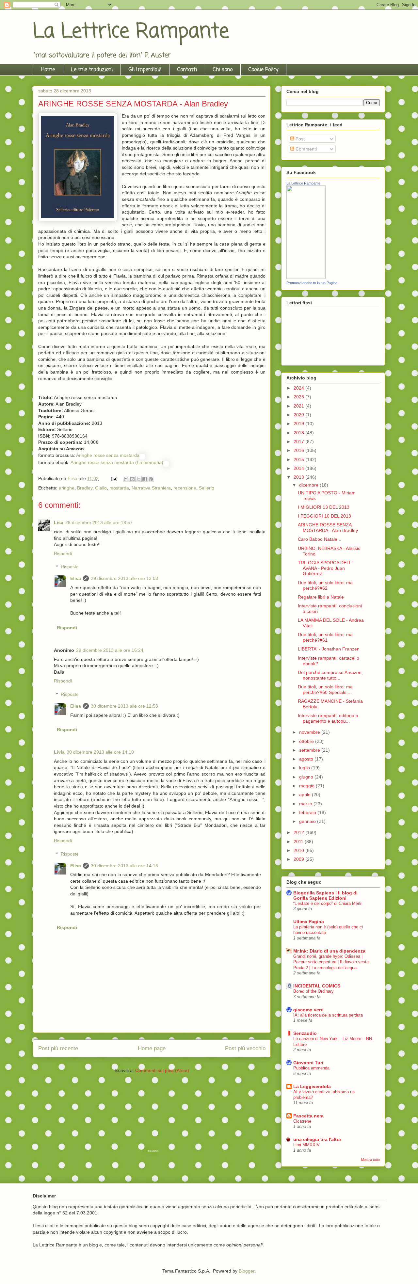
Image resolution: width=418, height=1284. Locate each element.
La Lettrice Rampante (131, 32)
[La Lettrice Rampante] (306, 277)
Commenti (305, 149)
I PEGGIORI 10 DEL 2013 (324, 516)
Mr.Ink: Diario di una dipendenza (329, 951)
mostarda (119, 487)
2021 (299, 406)
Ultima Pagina (308, 921)
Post (299, 138)
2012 (299, 832)
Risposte (70, 567)
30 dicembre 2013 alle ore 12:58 (124, 706)
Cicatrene (302, 1121)
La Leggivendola (312, 1086)
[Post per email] (114, 478)
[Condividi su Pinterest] (151, 479)
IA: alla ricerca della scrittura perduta (328, 1015)
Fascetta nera (308, 1115)
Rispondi (63, 553)
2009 (299, 859)
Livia (59, 752)
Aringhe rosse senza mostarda (107, 455)
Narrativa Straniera (151, 487)
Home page (152, 1048)
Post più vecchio (245, 1048)
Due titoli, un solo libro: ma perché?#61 (325, 637)
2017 (299, 441)
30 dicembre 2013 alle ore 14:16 (124, 865)
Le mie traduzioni (92, 70)
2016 (299, 450)
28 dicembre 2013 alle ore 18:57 (99, 522)
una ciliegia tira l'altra (317, 1139)
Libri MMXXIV (306, 1144)
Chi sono (223, 70)
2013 (299, 477)
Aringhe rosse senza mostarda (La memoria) (117, 462)
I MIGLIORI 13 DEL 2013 (323, 507)
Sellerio (206, 487)
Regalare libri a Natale (321, 597)
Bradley (84, 487)
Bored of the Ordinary (313, 991)
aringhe (66, 487)
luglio (305, 767)
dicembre (309, 485)
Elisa (75, 578)
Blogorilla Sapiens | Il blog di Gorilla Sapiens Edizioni (325, 895)
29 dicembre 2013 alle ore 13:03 (124, 578)
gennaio (308, 821)
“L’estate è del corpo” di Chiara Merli (327, 903)
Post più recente (58, 1048)
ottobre (307, 741)
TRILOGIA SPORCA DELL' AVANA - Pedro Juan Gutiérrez (325, 568)
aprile (305, 794)
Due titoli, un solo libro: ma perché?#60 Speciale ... (325, 689)
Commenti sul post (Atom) (162, 1070)
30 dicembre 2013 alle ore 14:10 (100, 752)
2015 (299, 459)
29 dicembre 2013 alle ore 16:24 (109, 650)
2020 (299, 414)
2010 (299, 850)
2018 (299, 432)
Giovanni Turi (308, 1062)
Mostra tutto (370, 1160)
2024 (299, 388)
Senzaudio (305, 1033)
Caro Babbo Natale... (319, 539)
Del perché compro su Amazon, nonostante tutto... (330, 675)
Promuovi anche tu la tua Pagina (311, 283)
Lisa (58, 522)
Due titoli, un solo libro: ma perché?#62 (325, 585)
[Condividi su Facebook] (144, 479)
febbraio (308, 812)
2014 (299, 468)
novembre (310, 732)
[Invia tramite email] (126, 479)
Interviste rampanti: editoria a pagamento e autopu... (328, 718)
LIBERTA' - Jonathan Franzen (329, 648)
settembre (310, 750)
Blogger (246, 1271)
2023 (299, 396)
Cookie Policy (263, 70)
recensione (184, 487)
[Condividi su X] (138, 479)
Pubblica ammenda (311, 1068)
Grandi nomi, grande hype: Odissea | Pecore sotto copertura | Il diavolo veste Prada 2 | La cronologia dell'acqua (331, 962)
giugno (306, 776)
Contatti (187, 70)
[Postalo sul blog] (132, 479)
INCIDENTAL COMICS (316, 985)
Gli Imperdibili (145, 70)
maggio (307, 785)
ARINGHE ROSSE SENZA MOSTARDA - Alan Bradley (328, 527)
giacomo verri (308, 1009)
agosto (306, 759)
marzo (306, 803)
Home (48, 70)
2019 (299, 423)
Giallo (101, 487)
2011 (299, 841)
